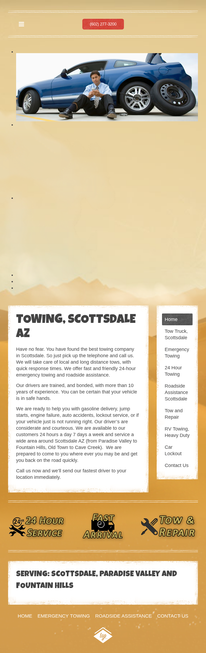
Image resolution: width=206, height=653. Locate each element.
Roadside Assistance (123, 616)
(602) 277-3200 (103, 24)
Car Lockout (173, 450)
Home (171, 319)
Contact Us (177, 465)
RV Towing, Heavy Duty (177, 432)
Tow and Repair (174, 414)
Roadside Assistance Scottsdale (176, 392)
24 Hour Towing (173, 371)
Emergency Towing (177, 353)
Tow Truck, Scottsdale (176, 334)
